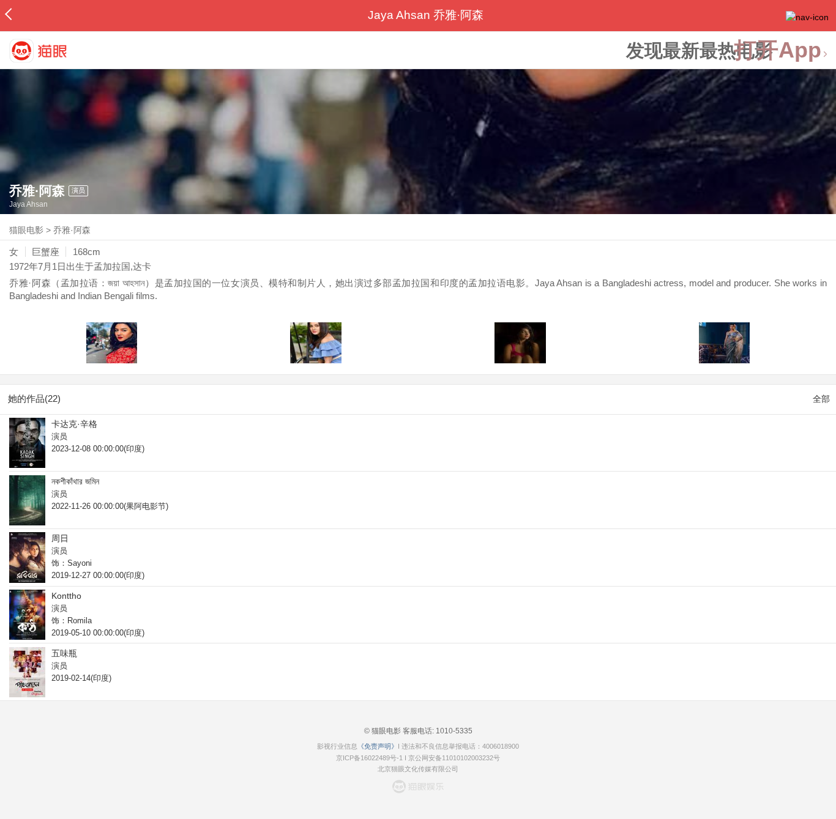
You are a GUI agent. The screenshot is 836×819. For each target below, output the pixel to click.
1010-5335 (453, 731)
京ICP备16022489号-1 (369, 758)
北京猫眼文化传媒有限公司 (418, 769)
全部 (821, 399)
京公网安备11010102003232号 (454, 758)
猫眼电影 (26, 230)
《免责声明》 (377, 746)
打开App (777, 50)
